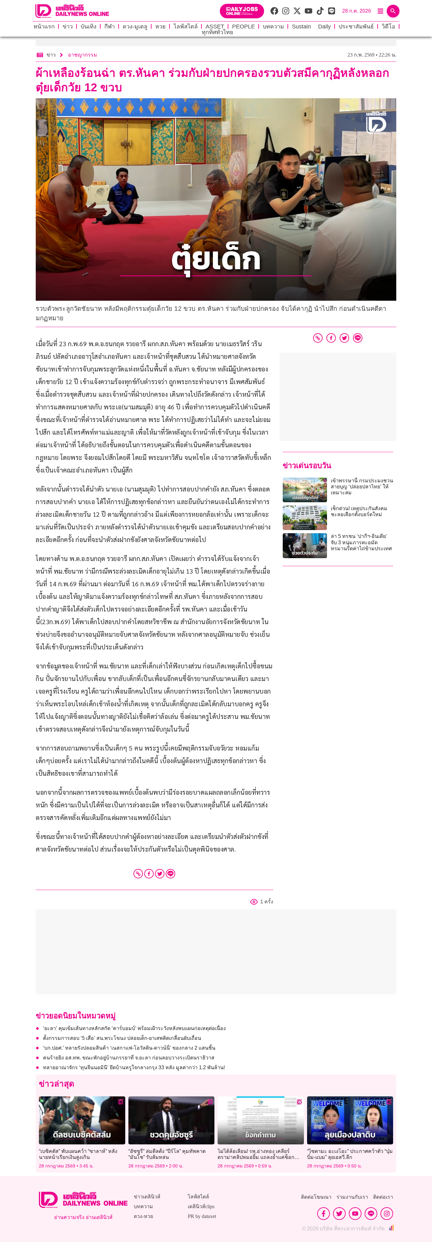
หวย (160, 26)
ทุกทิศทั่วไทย (217, 32)
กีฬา (109, 26)
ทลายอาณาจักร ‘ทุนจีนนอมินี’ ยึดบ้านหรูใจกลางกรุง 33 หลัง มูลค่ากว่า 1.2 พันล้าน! (134, 1067)
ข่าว (68, 26)
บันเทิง (88, 26)
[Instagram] (386, 1213)
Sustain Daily (311, 26)
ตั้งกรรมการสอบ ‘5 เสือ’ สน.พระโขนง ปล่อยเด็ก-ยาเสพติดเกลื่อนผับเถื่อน (122, 1038)
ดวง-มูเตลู (135, 26)
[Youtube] (355, 1213)
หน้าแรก (44, 26)
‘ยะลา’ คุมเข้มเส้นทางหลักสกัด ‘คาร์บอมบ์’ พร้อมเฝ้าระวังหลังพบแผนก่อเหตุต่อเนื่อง (134, 1028)
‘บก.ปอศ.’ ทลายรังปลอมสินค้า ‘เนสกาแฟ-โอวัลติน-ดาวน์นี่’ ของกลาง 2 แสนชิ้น (129, 1048)
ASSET (215, 26)
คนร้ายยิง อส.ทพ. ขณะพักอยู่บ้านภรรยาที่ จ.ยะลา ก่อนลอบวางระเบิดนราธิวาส (128, 1057)
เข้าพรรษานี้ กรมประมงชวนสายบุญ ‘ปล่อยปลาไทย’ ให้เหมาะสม (362, 486)
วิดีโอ (388, 26)
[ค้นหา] (393, 11)
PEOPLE (243, 26)
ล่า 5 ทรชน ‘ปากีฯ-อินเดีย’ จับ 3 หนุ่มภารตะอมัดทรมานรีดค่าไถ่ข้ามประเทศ (361, 542)
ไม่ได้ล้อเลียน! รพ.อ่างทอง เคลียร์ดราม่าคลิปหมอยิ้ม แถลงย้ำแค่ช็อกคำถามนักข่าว (256, 1157)
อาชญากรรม (82, 54)
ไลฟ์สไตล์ (186, 26)
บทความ (273, 26)
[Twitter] (159, 873)
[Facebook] (149, 873)
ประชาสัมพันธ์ (356, 26)
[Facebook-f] (323, 1213)
